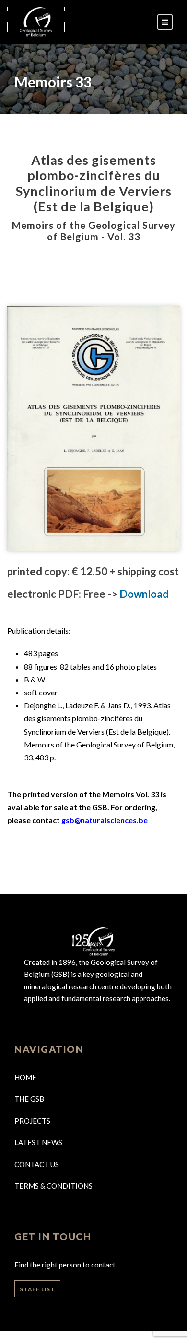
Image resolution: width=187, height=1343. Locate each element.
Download (144, 593)
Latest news (38, 1142)
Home (25, 1077)
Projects (32, 1120)
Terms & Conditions (53, 1185)
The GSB (29, 1098)
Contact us (36, 1164)
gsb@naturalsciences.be (104, 819)
